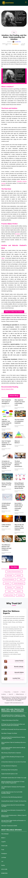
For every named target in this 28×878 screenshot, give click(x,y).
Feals (2, 849)
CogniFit (3, 841)
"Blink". (3, 258)
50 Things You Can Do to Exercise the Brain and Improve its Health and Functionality (13, 725)
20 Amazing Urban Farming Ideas (9, 769)
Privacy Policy (7, 691)
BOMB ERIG (4, 873)
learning (3, 183)
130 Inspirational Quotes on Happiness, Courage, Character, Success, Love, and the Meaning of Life (13, 715)
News (14, 32)
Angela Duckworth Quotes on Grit (9, 773)
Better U (3, 837)
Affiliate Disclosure (20, 694)
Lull (2, 861)
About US (11, 694)
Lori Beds (3, 857)
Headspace (4, 853)
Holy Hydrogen (5, 833)
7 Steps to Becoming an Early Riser (9, 720)
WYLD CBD (4, 869)
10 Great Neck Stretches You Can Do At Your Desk (13, 761)
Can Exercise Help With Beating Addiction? (11, 797)
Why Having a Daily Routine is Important (11, 752)
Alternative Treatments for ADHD (9, 825)
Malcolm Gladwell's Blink (7, 389)
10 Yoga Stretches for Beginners (9, 765)
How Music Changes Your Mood (9, 733)
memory (24, 181)
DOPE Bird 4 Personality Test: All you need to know (13, 729)
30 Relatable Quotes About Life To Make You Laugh (13, 777)
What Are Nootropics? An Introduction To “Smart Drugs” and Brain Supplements (12, 782)
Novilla (3, 865)
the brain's (17, 233)
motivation (19, 181)
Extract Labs (4, 845)
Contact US (15, 691)
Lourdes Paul (18, 41)
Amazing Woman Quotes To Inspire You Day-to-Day (13, 801)
